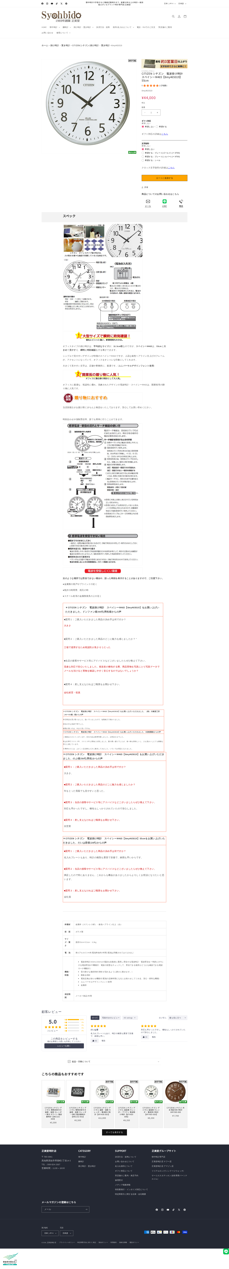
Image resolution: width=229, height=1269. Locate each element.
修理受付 (119, 1180)
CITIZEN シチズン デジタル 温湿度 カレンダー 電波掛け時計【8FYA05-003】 (151, 1111)
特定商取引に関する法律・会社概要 (130, 1194)
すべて (95, 1018)
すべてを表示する (114, 1132)
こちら (164, 134)
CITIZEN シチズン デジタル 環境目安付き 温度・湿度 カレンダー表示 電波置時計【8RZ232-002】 (77, 1112)
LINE (164, 206)
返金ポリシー (103, 1242)
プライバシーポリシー (67, 1242)
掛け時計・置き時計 (60, 45)
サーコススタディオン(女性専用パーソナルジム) (169, 1177)
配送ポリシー (134, 1242)
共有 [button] (146, 187)
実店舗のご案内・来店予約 (126, 1175)
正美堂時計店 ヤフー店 (162, 1161)
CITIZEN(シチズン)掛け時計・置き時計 (91, 45)
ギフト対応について (123, 1171)
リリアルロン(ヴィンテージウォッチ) (168, 1171)
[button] (54, 27)
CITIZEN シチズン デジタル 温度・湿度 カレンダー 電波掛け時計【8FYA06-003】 (102, 1111)
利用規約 (114, 1242)
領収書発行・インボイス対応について (131, 1189)
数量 (143, 107)
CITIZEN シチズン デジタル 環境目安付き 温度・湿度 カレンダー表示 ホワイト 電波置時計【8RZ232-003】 (53, 1113)
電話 (181, 206)
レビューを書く (64, 1046)
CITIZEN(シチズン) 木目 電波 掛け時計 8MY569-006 (175, 1110)
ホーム (45, 45)
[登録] (86, 1209)
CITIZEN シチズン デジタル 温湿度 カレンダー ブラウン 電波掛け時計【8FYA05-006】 (126, 1112)
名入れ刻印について (123, 1166)
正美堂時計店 (51, 1242)
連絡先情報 (123, 1242)
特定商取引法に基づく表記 (86, 1242)
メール (148, 206)
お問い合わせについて (124, 1161)
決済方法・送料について (125, 1157)
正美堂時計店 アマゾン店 (162, 1166)
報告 (103, 1040)
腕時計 (81, 1161)
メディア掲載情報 (123, 1185)
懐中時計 (82, 1157)
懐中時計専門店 (158, 1157)
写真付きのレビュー (111, 1018)
